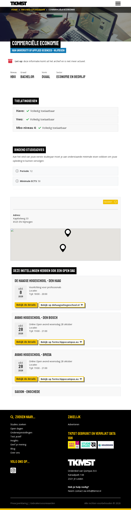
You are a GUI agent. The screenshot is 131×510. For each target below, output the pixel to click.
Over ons (15, 452)
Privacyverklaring (19, 503)
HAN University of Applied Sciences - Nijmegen (38, 50)
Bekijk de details (26, 304)
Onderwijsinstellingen (21, 432)
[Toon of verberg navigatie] (117, 3)
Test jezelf (15, 436)
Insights (14, 440)
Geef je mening (18, 444)
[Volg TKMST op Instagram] (13, 471)
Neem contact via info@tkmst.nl (84, 490)
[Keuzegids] (106, 444)
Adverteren (73, 424)
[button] (67, 232)
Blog (12, 448)
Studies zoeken (18, 424)
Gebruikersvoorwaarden (42, 503)
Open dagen (16, 428)
